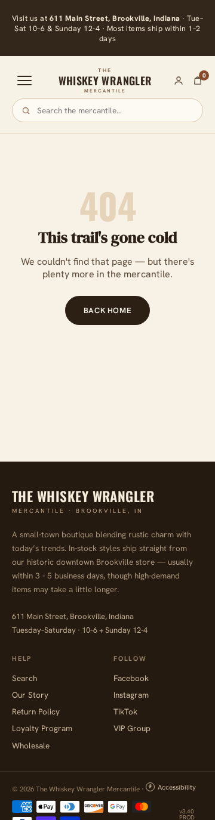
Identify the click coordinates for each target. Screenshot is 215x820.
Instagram (131, 694)
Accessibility (177, 786)
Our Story (30, 694)
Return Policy (36, 711)
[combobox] (115, 110)
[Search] (26, 110)
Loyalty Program (42, 728)
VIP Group (131, 728)
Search (24, 678)
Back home (108, 310)
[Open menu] (24, 80)
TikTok (125, 711)
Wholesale (31, 745)
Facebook (131, 678)
